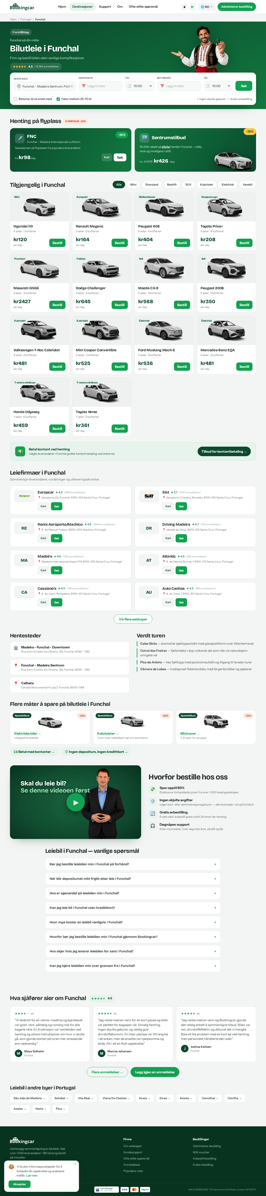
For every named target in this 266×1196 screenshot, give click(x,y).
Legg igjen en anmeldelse (155, 1072)
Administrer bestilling (236, 7)
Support (105, 7)
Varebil (247, 184)
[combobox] (48, 86)
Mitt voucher (201, 1152)
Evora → (144, 1098)
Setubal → (61, 1098)
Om (120, 7)
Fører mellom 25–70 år (77, 99)
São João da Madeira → (29, 1098)
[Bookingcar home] (22, 6)
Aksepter (19, 1184)
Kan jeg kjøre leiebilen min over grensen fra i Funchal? (133, 966)
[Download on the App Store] (184, 7)
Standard (151, 184)
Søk (244, 86)
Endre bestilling (203, 1165)
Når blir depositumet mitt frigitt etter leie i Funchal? (133, 878)
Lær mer (31, 1175)
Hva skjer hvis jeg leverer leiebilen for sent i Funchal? (133, 951)
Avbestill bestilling (204, 1158)
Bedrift (172, 184)
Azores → (186, 1098)
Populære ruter (133, 1171)
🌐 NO (207, 7)
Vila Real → (86, 1098)
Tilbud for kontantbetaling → (224, 451)
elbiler (166, 147)
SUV (188, 184)
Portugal (25, 19)
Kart (107, 157)
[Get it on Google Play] (192, 7)
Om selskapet (132, 1146)
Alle (119, 184)
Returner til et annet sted (35, 99)
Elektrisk (228, 184)
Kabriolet (206, 184)
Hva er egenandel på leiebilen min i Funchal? (133, 893)
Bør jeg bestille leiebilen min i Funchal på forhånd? (133, 864)
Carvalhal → (210, 1098)
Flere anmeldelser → (107, 1072)
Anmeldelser (131, 1165)
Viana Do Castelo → (116, 1098)
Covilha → (235, 1098)
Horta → (41, 1109)
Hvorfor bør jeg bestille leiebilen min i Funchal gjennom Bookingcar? (133, 937)
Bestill (57, 243)
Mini (133, 184)
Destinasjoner (82, 7)
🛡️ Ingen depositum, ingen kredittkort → (96, 752)
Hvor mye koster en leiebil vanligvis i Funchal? (133, 922)
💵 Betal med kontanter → (34, 752)
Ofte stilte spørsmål (143, 7)
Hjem (62, 7)
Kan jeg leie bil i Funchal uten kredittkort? (133, 907)
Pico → (60, 1109)
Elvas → (165, 1098)
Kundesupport (132, 1152)
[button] (19, 86)
